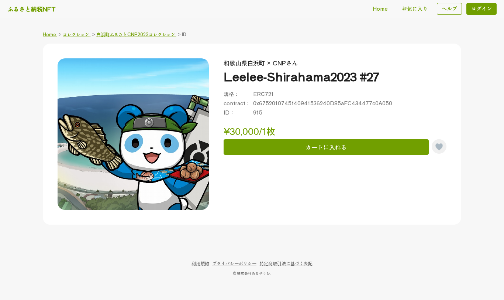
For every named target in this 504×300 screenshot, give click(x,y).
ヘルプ (449, 8)
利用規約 (200, 263)
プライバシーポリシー (234, 263)
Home (380, 8)
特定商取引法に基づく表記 (286, 263)
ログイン (481, 8)
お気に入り (415, 8)
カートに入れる (326, 147)
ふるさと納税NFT (31, 8)
